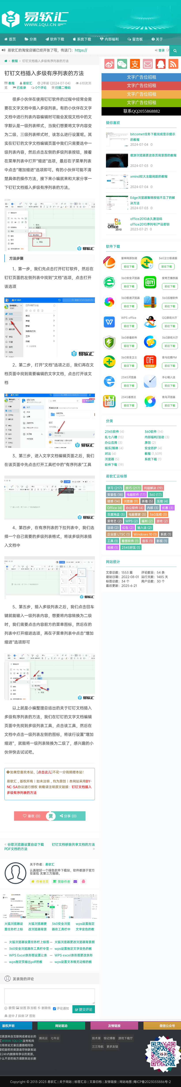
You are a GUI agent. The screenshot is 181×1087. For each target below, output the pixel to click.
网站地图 (125, 1082)
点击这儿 (44, 772)
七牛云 (55, 1038)
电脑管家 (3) (137, 514)
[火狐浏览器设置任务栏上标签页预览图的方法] (14, 906)
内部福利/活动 (154, 437)
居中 (11, 1016)
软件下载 (56, 39)
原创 (148, 442)
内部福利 (111, 39)
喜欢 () (34, 816)
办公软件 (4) (134, 508)
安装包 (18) (115, 494)
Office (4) (114, 508)
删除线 (46, 1008)
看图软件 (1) (130, 541)
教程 (15, 61)
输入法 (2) (144, 527)
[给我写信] (75, 881)
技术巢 (96, 1038)
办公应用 (111, 442)
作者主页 (42, 881)
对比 (108, 453)
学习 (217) (114, 488)
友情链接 (110, 1082)
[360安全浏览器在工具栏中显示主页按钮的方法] (62, 906)
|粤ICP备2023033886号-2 (152, 1082)
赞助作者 (64, 881)
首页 (12, 39)
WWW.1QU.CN (12, 1041)
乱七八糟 (111, 437)
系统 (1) (165, 534)
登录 (161, 50)
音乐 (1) (147, 541)
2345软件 (112, 431)
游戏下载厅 (125, 1038)
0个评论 (41, 87)
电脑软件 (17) (136, 494)
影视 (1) (161, 541)
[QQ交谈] (83, 881)
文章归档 (95, 1082)
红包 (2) (128, 527)
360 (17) (155, 494)
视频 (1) (112, 547)
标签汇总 (80, 1082)
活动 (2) (113, 527)
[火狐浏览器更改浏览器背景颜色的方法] (38, 906)
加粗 (33, 1008)
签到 (31, 1016)
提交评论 (85, 1009)
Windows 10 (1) (145, 534)
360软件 (151, 431)
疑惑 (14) (113, 501)
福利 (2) (147, 521)
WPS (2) (131, 521)
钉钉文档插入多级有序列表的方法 (44, 73)
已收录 (21, 87)
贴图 (22, 1008)
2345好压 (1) (131, 547)
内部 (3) (152, 508)
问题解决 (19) (153, 488)
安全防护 (151, 448)
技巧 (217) (133, 488)
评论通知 (63, 1008)
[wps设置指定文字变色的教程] (85, 906)
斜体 (20, 1016)
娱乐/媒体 (111, 448)
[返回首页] (5, 61)
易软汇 (27, 83)
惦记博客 (109, 1038)
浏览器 (109, 459)
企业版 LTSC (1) (118, 534)
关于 (159, 39)
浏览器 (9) (131, 501)
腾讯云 (43, 1038)
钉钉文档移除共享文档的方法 (73, 844)
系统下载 (83, 39)
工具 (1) (112, 541)
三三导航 (98, 1046)
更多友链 (112, 1046)
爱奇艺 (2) (114, 521)
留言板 (137, 39)
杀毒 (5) (147, 501)
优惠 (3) (167, 508)
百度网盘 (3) (116, 514)
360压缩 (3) (158, 514)
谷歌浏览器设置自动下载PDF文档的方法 (24, 846)
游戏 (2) (162, 521)
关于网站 (65, 1082)
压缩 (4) (162, 501)
